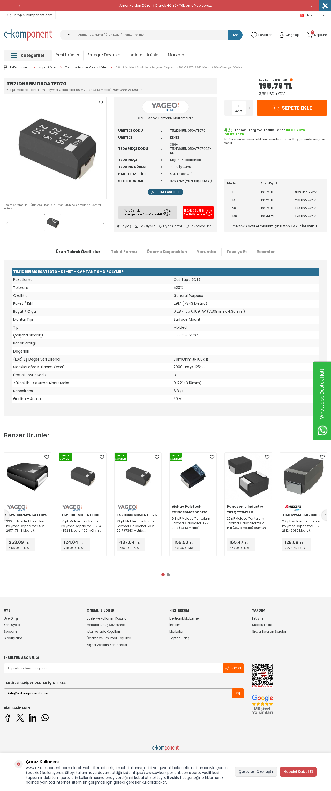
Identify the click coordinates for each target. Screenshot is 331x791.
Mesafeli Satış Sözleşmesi (106, 625)
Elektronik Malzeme (184, 618)
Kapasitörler (47, 67)
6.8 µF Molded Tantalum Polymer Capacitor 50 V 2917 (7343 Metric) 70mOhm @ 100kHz (179, 67)
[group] (55, 148)
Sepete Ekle (297, 108)
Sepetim (10, 631)
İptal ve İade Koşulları (103, 631)
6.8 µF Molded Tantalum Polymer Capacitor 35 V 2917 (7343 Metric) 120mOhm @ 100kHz (191, 523)
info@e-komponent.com (33, 15)
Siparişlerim (13, 638)
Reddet (174, 777)
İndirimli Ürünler (144, 55)
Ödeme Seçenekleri (167, 251)
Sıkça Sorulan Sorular (269, 631)
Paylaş (126, 226)
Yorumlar (207, 251)
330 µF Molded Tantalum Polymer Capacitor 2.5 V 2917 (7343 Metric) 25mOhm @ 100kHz (26, 526)
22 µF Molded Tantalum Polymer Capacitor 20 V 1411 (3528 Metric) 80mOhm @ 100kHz (248, 523)
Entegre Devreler (103, 55)
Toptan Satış (179, 638)
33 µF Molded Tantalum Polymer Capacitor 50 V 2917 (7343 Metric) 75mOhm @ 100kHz (135, 526)
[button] (19, 5)
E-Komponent (20, 67)
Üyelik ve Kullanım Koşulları (108, 618)
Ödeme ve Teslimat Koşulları (109, 638)
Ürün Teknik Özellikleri (78, 251)
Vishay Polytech (186, 506)
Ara (235, 34)
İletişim (257, 618)
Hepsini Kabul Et (298, 771)
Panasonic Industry (245, 506)
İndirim (174, 625)
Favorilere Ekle (200, 226)
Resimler (266, 251)
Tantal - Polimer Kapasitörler (86, 67)
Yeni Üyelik (12, 625)
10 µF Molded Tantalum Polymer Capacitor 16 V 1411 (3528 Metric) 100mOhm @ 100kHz (82, 526)
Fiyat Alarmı (172, 226)
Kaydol (237, 668)
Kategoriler (33, 55)
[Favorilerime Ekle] (46, 457)
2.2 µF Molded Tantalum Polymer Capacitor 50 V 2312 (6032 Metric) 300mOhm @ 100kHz (301, 526)
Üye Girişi (11, 618)
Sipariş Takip (262, 625)
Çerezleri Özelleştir (256, 771)
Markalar (177, 55)
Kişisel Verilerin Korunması (107, 645)
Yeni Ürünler (67, 55)
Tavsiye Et (147, 226)
